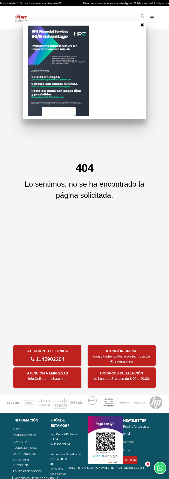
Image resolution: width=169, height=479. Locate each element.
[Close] (142, 25)
